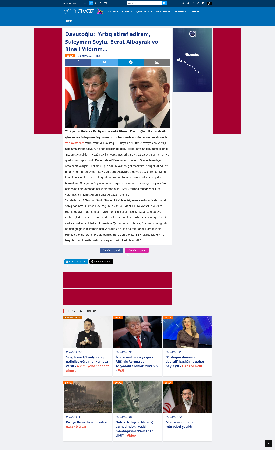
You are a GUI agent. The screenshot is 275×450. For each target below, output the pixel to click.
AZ (91, 3)
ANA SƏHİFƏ (69, 3)
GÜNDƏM (111, 11)
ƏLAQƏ (82, 3)
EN (100, 3)
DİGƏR (68, 21)
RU (96, 3)
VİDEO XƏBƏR (163, 11)
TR (105, 3)
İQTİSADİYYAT (143, 11)
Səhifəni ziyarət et (110, 252)
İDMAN (195, 11)
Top (268, 443)
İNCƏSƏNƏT (181, 11)
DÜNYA (126, 11)
